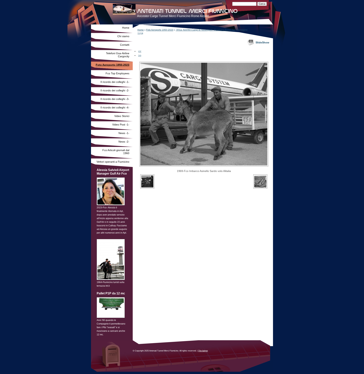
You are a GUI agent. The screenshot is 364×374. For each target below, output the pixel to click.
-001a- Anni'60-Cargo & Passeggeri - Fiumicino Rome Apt (205, 30)
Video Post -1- (120, 124)
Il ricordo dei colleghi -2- (114, 90)
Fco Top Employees (117, 73)
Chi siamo (123, 36)
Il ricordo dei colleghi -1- (114, 81)
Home (140, 30)
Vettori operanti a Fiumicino (112, 161)
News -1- (123, 133)
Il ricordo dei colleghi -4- (114, 107)
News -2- (123, 141)
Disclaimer (203, 351)
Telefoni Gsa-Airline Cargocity (117, 55)
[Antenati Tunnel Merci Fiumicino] (124, 9)
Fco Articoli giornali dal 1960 (115, 152)
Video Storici (121, 116)
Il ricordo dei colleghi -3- (114, 98)
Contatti (124, 44)
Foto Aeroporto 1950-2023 (159, 30)
